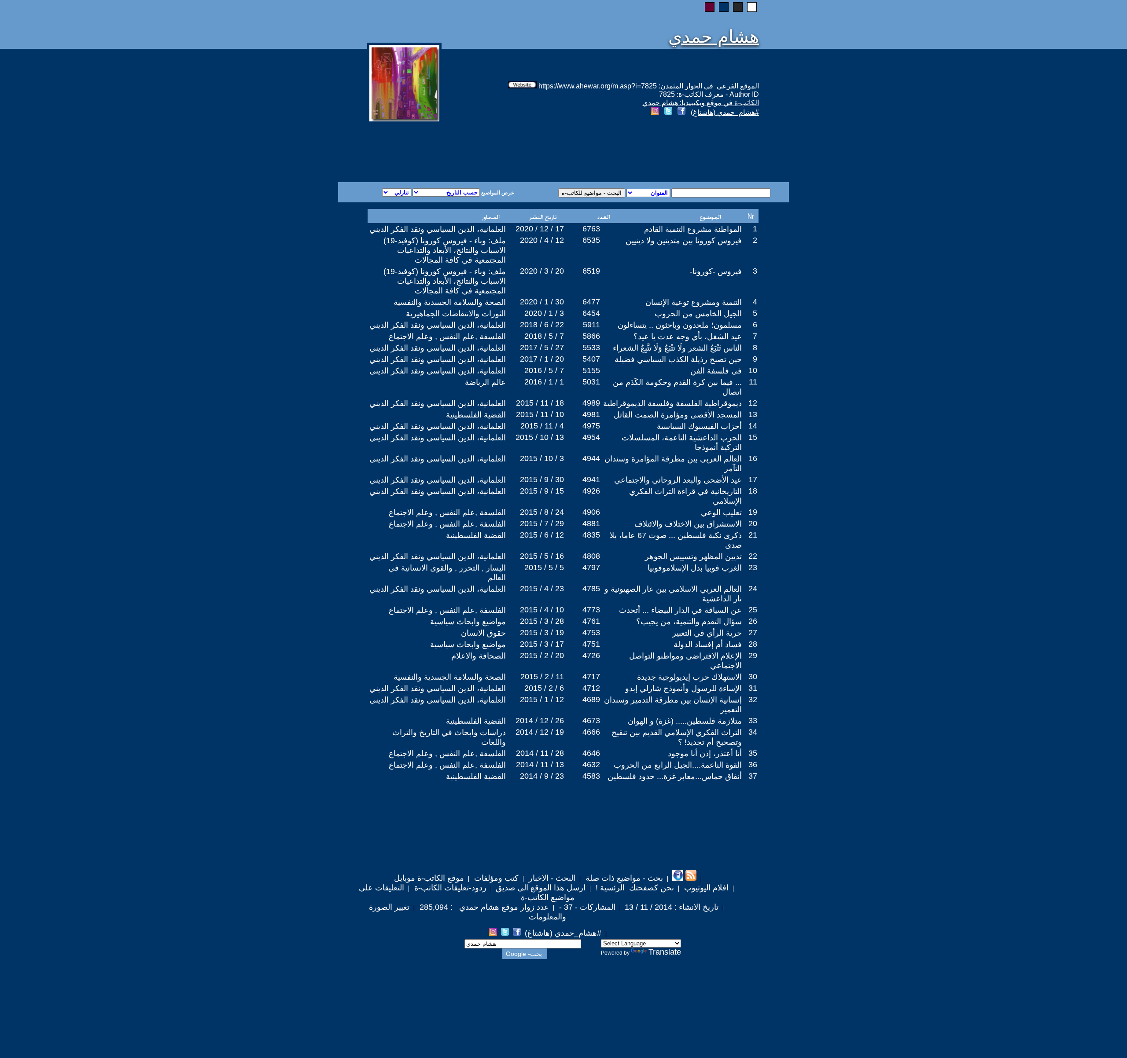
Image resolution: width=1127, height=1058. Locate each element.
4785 (591, 588)
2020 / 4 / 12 (542, 240)
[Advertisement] (457, 150)
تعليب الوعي (721, 512)
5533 (591, 347)
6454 (591, 313)
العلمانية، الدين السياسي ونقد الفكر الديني (437, 229)
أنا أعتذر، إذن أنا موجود (705, 753)
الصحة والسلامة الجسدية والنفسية (450, 302)
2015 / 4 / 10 (542, 609)
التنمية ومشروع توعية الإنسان (693, 302)
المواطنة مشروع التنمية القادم (693, 229)
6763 (591, 228)
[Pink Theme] (710, 7)
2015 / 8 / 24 (542, 512)
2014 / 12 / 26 (540, 720)
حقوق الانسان (483, 633)
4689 (591, 699)
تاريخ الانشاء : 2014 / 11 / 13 (671, 907)
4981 (591, 414)
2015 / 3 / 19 (542, 632)
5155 (591, 370)
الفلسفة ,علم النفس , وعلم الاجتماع (447, 336)
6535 (591, 240)
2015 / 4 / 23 (542, 588)
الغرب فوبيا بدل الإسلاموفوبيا (695, 568)
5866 (591, 336)
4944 (591, 458)
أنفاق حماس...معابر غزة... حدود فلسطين (675, 776)
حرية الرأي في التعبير (707, 633)
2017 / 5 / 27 (542, 347)
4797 (591, 567)
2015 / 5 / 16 (542, 556)
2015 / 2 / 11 (542, 676)
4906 (591, 512)
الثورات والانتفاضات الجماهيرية (456, 313)
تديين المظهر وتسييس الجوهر (693, 556)
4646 (591, 753)
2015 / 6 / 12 (542, 535)
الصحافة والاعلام (478, 656)
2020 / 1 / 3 (544, 313)
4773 (591, 609)
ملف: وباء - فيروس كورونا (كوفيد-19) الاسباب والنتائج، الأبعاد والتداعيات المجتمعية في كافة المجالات (444, 250)
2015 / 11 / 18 (540, 403)
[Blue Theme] (724, 7)
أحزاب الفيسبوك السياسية (699, 426)
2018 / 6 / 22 (542, 324)
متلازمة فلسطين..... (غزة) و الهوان (685, 721)
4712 (591, 688)
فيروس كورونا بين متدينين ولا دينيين (684, 240)
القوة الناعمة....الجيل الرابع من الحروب (678, 765)
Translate (664, 952)
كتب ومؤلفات (495, 878)
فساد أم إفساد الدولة (708, 644)
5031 (591, 381)
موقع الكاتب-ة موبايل (429, 878)
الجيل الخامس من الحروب (698, 313)
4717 (591, 676)
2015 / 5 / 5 (544, 567)
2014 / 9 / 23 (542, 776)
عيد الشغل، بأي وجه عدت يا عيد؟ (687, 336)
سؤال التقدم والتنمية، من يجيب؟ (689, 621)
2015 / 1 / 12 (542, 699)
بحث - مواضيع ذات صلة (623, 878)
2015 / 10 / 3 (542, 458)
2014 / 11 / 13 (540, 764)
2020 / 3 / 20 (542, 271)
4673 (591, 720)
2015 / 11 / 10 (540, 414)
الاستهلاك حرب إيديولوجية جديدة (689, 677)
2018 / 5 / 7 (544, 336)
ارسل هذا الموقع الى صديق (541, 887)
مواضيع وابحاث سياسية (468, 621)
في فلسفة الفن (716, 370)
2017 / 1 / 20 (542, 359)
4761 (591, 621)
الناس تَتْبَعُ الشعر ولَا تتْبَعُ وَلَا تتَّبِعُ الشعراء (677, 348)
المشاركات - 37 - (586, 907)
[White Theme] (752, 7)
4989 (591, 403)
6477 (591, 301)
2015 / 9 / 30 (542, 479)
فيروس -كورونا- (716, 271)
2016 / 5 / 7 (544, 370)
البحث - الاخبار (551, 878)
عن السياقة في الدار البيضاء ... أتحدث (680, 610)
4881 (591, 523)
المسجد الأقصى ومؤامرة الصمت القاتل (678, 414)
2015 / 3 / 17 (542, 644)
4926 (591, 491)
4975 (591, 425)
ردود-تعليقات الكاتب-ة (449, 887)
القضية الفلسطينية (476, 414)
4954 (591, 437)
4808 (591, 556)
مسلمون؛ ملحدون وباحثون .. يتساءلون (680, 325)
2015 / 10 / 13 (540, 437)
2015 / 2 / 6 (544, 688)
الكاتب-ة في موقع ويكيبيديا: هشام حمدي (700, 102)
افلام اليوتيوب (705, 887)
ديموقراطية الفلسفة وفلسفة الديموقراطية (672, 403)
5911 (591, 324)
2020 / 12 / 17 (540, 228)
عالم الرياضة (485, 382)
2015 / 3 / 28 (542, 621)
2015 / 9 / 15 (542, 491)
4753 (591, 632)
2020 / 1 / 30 (542, 301)
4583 (591, 776)
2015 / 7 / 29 (542, 523)
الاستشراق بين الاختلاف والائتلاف (688, 524)
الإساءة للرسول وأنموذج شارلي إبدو (683, 688)
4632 (591, 764)
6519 (591, 271)
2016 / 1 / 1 (544, 381)
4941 (591, 479)
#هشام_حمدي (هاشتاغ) (725, 112)
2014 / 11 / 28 (540, 753)
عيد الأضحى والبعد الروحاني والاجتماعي (678, 480)
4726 (591, 655)
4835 (591, 535)
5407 (591, 359)
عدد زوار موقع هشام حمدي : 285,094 (483, 907)
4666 (591, 732)
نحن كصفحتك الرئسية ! (633, 887)
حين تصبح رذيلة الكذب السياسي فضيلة (678, 359)
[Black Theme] (738, 7)
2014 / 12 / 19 (540, 732)
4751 (591, 644)
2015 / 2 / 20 (542, 655)
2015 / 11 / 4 (542, 425)
